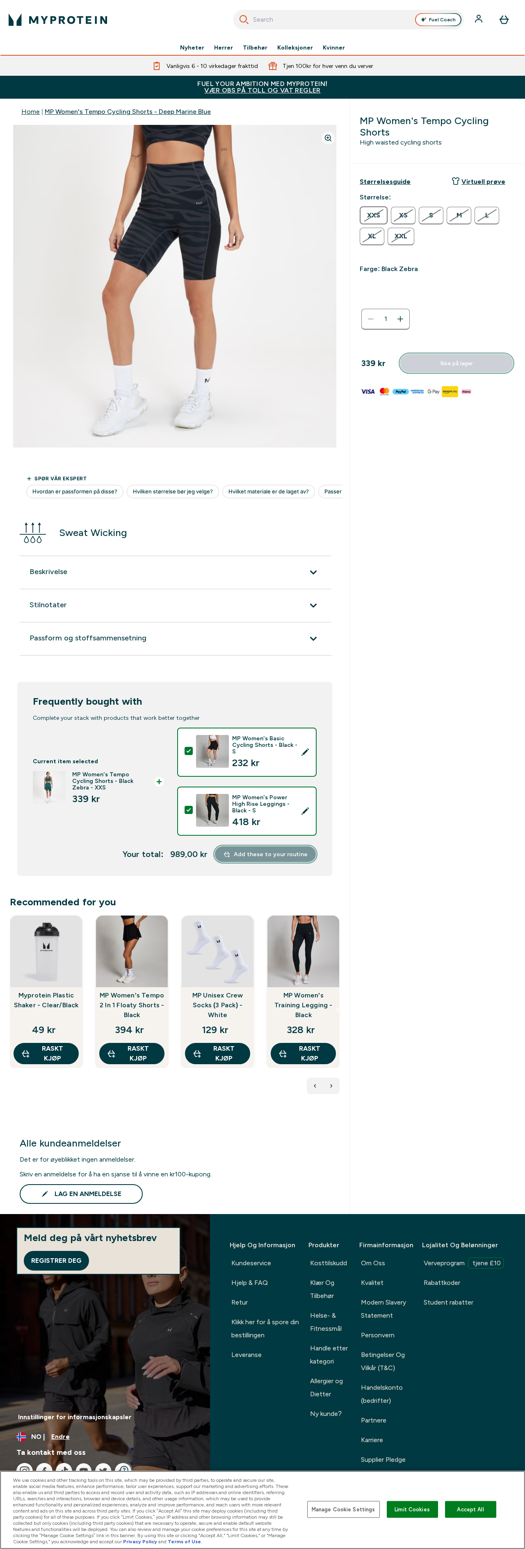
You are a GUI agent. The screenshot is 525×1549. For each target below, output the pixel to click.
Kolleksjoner (295, 47)
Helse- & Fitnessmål (326, 1322)
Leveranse (246, 1354)
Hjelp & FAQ (249, 1282)
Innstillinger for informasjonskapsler (75, 1416)
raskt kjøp (52, 1053)
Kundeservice (251, 1263)
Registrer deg (56, 1260)
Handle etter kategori (329, 1355)
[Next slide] (338, 1009)
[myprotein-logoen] (58, 19)
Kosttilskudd (328, 1263)
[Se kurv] (504, 19)
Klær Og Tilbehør (322, 1289)
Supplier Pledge (383, 1459)
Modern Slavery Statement (383, 1309)
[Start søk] (244, 19)
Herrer (223, 47)
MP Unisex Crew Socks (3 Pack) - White (217, 1005)
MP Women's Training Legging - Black (303, 1005)
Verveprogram (462, 1263)
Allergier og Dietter (326, 1387)
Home (30, 111)
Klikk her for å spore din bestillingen (265, 1328)
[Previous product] (315, 1086)
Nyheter (192, 47)
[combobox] (348, 19)
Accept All (470, 1509)
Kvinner (334, 47)
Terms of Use (184, 1541)
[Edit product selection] (305, 752)
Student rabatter (448, 1302)
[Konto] (479, 19)
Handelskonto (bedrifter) (382, 1394)
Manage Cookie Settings (343, 1509)
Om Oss (373, 1263)
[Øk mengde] (400, 319)
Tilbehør (255, 47)
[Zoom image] (328, 138)
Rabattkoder (442, 1282)
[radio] (374, 215)
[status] (385, 319)
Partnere (373, 1420)
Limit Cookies (412, 1509)
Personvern (378, 1335)
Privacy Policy (140, 1541)
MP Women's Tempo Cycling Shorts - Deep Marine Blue (128, 111)
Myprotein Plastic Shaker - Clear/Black (46, 1000)
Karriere (372, 1439)
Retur (239, 1302)
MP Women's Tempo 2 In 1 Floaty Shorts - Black (132, 1005)
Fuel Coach (442, 20)
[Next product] (331, 1086)
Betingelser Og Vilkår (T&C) (383, 1361)
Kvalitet (372, 1282)
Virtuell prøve (483, 181)
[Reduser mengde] (371, 319)
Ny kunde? (326, 1413)
